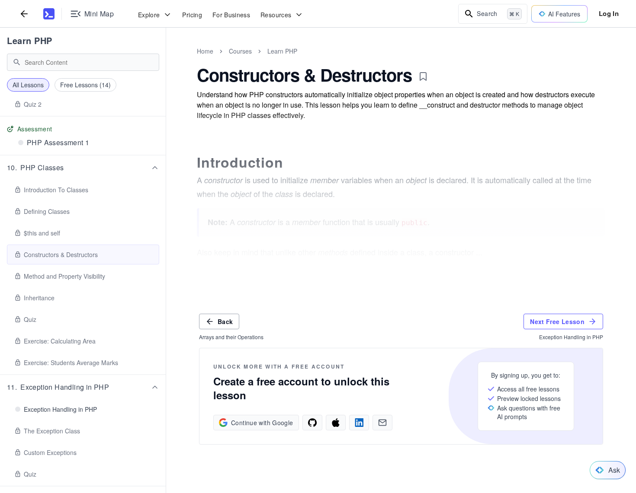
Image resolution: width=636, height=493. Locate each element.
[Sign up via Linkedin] (359, 422)
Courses (240, 51)
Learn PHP (29, 40)
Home (205, 51)
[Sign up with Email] (382, 422)
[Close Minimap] (166, 60)
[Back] (24, 13)
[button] (83, 168)
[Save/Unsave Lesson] (423, 76)
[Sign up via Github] (312, 422)
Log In (609, 13)
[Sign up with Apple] (336, 422)
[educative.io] (49, 13)
